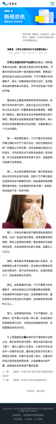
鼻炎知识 (41, 390)
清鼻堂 (35, 34)
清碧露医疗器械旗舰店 (33, 414)
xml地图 (28, 418)
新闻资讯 (45, 34)
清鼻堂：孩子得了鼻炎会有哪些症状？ (30, 379)
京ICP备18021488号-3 (36, 410)
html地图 (38, 418)
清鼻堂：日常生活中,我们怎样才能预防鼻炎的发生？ (27, 373)
